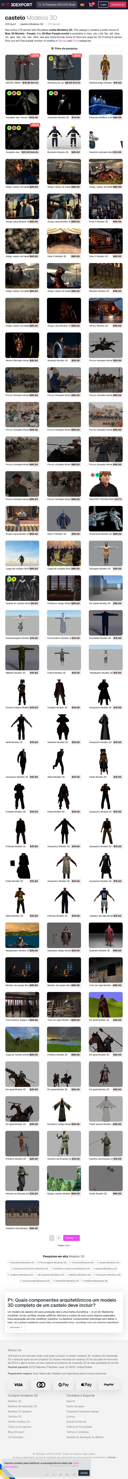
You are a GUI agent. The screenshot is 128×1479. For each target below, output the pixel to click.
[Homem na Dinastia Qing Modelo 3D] (22, 1178)
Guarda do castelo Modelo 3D (21, 603)
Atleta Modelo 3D (56, 777)
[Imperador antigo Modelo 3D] (64, 935)
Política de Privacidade (79, 1426)
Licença (70, 1416)
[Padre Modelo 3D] (22, 866)
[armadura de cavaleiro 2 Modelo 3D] (64, 67)
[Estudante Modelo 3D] (106, 623)
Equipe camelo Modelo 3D (60, 1193)
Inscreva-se (117, 4)
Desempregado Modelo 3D (19, 638)
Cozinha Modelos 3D (82, 1262)
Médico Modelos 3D (80, 1274)
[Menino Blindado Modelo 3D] (22, 345)
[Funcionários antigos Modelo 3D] (22, 1004)
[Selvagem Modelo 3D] (106, 553)
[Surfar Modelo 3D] (106, 1178)
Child (75, 40)
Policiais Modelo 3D (16, 846)
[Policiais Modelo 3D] (22, 831)
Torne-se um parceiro (19, 1426)
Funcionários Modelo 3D (59, 638)
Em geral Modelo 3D (99, 1020)
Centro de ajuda (75, 1406)
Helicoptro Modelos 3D (108, 1274)
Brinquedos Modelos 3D (51, 1274)
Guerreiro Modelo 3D (57, 742)
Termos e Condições (77, 1432)
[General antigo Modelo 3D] (106, 67)
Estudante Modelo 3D (100, 638)
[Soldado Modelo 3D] (64, 692)
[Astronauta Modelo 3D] (106, 518)
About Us (14, 1350)
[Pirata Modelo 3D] (64, 796)
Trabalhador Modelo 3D (101, 672)
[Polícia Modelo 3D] (64, 657)
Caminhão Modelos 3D (67, 1280)
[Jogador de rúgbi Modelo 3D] (106, 900)
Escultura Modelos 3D (22, 1262)
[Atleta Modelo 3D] (64, 761)
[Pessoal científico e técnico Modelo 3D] (106, 102)
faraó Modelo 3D (98, 777)
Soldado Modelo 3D (57, 707)
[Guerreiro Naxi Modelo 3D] (22, 1213)
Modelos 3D (15, 1401)
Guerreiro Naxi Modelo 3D (18, 1228)
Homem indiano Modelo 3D (19, 707)
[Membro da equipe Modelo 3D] (22, 970)
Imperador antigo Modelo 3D (61, 950)
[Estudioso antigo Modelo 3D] (64, 1109)
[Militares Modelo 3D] (22, 657)
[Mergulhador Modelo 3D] (22, 935)
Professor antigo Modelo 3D (61, 603)
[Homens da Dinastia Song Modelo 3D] (64, 1143)
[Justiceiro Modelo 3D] (64, 102)
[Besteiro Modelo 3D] (106, 276)
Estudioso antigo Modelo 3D (61, 1124)
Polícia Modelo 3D (56, 672)
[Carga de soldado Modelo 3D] (22, 553)
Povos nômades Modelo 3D (103, 360)
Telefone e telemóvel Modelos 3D (71, 1268)
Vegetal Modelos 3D (106, 1268)
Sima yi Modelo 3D (98, 325)
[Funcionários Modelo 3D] (64, 623)
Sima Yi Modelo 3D (98, 221)
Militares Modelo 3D (15, 672)
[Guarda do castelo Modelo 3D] (22, 588)
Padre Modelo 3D (14, 881)
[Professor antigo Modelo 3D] (64, 588)
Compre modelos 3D (23, 1395)
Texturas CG (14, 1416)
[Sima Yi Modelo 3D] (106, 206)
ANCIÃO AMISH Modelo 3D (19, 82)
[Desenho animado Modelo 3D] (106, 137)
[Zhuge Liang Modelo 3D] (22, 206)
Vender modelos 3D (19, 1421)
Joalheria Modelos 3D (21, 1274)
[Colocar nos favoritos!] (34, 76)
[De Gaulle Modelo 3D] (106, 588)
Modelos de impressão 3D (22, 1406)
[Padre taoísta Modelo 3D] (106, 1109)
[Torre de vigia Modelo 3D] (106, 970)
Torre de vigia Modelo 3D (101, 985)
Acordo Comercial (76, 1421)
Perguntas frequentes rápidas (82, 1411)
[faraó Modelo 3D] (106, 761)
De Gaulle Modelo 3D (100, 603)
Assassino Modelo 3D (100, 707)
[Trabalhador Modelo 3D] (106, 657)
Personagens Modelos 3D (53, 1262)
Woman (62, 40)
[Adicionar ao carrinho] (28, 76)
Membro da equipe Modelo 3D (21, 985)
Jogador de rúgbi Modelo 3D (103, 915)
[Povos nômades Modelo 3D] (106, 345)
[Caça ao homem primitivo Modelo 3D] (22, 1039)
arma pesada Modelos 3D (36, 1280)
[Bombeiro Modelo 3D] (64, 137)
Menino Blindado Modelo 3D (20, 360)
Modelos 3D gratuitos (20, 1411)
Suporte (70, 1401)
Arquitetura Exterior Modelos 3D (30, 1268)
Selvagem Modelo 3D (100, 568)
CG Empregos (15, 1437)
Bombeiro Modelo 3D (58, 152)
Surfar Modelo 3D (98, 1193)
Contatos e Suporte (80, 1395)
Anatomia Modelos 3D (96, 1280)
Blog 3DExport (16, 1432)
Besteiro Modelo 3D (99, 291)
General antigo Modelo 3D (102, 82)
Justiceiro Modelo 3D (58, 117)
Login (103, 4)
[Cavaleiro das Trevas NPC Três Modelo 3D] (22, 137)
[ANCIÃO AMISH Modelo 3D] (22, 67)
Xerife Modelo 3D (14, 742)
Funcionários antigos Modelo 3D (22, 1020)
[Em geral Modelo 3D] (106, 1004)
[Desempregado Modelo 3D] (22, 623)
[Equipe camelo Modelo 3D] (64, 1178)
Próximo (70, 1238)
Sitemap (112, 1457)
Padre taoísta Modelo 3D (101, 1124)
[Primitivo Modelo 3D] (64, 1039)
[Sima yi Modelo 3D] (106, 310)
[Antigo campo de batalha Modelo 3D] (22, 171)
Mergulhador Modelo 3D (18, 950)
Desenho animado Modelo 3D (104, 152)
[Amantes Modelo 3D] (64, 345)
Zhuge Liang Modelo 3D (18, 221)
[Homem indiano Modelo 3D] (22, 692)
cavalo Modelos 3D (108, 1262)
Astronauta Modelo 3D (100, 534)
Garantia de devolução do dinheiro (85, 1437)
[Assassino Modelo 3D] (106, 692)
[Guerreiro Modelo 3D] (64, 727)
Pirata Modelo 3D (56, 811)
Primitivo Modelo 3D (57, 1054)
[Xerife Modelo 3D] (22, 727)
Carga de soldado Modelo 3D (20, 568)
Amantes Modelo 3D (57, 360)
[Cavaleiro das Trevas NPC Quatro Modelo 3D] (22, 102)
